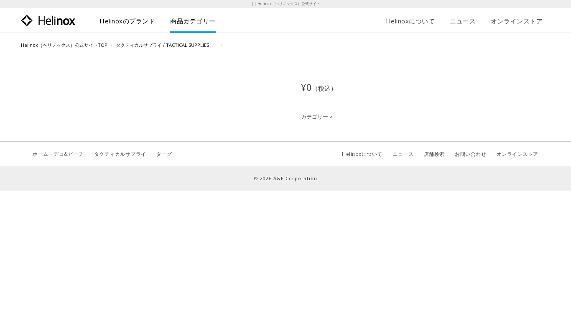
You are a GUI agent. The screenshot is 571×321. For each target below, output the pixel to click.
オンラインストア (517, 21)
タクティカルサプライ (120, 154)
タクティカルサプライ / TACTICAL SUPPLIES (162, 45)
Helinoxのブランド (127, 21)
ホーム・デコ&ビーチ (58, 154)
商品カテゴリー (193, 21)
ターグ (164, 154)
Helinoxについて (410, 21)
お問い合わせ (470, 154)
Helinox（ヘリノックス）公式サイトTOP (64, 45)
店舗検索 (434, 154)
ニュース (463, 21)
